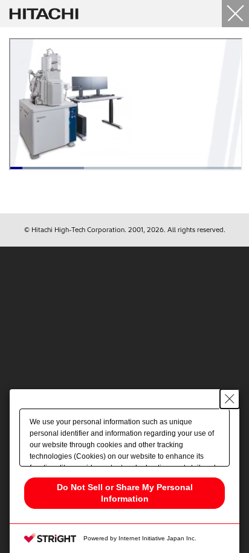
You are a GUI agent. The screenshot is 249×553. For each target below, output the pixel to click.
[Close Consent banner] (229, 399)
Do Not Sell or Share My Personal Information (125, 492)
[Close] (235, 13)
